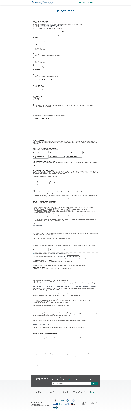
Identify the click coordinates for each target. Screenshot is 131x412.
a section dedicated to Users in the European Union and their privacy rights (51, 25)
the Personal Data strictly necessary (50, 366)
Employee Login (94, 402)
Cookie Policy (83, 403)
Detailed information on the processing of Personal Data (65, 256)
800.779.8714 (82, 2)
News (55, 379)
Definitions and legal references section (57, 253)
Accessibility (83, 404)
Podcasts (60, 379)
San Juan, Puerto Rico (79, 388)
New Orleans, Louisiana (65, 388)
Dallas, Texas (39, 388)
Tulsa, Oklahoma (92, 388)
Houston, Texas (52, 388)
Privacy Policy (83, 402)
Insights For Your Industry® (83, 379)
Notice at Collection (84, 407)
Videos (66, 379)
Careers (92, 403)
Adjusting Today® (94, 379)
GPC (88, 321)
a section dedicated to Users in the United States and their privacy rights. (50, 26)
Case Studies (72, 379)
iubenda (34, 366)
